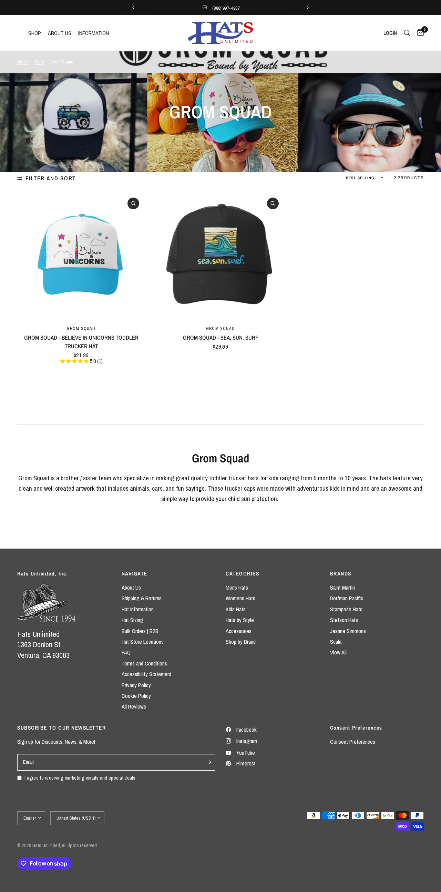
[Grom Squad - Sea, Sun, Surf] (220, 256)
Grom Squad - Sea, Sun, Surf (220, 337)
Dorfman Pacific (346, 598)
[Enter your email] (208, 762)
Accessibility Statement (147, 674)
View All (338, 652)
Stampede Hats (346, 609)
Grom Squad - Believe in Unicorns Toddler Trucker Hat (81, 342)
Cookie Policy (136, 696)
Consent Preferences (352, 741)
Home (22, 62)
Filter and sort (50, 178)
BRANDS (340, 573)
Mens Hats (237, 587)
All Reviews (134, 706)
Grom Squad (81, 328)
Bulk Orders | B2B (140, 631)
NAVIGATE (134, 573)
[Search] (407, 33)
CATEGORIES (242, 573)
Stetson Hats (344, 620)
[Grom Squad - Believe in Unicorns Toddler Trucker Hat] (81, 256)
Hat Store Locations (143, 641)
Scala (335, 641)
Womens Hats (240, 598)
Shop (39, 62)
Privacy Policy (136, 685)
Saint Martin (342, 587)
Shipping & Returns (142, 598)
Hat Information (138, 609)
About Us (131, 587)
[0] (419, 33)
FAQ (126, 652)
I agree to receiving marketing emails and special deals (80, 777)
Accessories (239, 631)
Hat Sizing (132, 620)
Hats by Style (240, 620)
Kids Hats (236, 609)
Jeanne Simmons (348, 631)
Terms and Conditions (144, 663)
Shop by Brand (241, 641)
